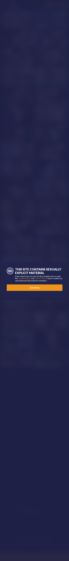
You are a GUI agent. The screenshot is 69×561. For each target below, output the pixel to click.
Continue (34, 287)
